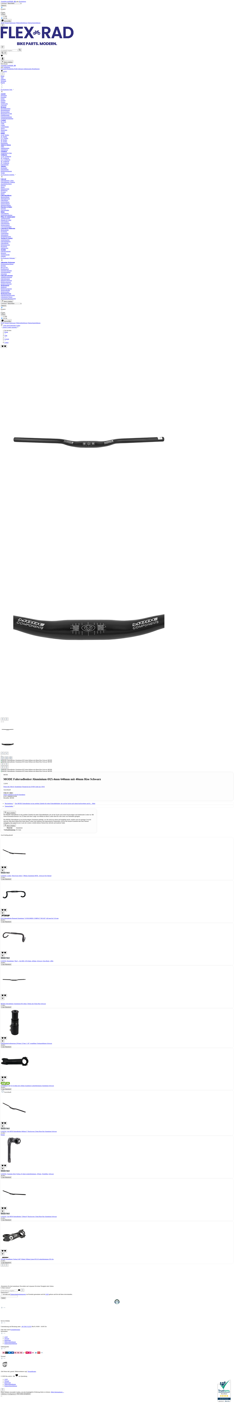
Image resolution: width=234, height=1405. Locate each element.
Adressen (20, 69)
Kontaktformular (15, 1329)
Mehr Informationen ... (57, 1392)
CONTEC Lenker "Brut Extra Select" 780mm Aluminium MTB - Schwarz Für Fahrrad (26, 875)
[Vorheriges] (2, 719)
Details (3, 1135)
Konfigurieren (11, 1394)
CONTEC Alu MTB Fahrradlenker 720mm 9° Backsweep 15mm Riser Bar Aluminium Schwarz (29, 1216)
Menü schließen (8, 62)
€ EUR (5, 18)
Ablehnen (3, 1394)
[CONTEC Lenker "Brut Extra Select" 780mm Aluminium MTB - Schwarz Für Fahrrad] (15, 865)
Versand (6, 23)
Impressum (12, 23)
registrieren (7, 67)
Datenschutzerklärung (34, 23)
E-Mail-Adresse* (6, 1288)
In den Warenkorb (6, 879)
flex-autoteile (4, 1319)
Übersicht (4, 69)
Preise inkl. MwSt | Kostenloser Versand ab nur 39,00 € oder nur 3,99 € (24, 786)
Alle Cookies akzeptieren (23, 1394)
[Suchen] (20, 50)
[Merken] (4, 346)
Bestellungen (36, 69)
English (3, 12)
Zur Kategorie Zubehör (8, 174)
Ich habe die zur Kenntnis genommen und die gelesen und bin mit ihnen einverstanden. (37, 1294)
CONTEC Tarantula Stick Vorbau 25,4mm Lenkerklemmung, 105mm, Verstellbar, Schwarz (27, 1174)
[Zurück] (2, 1265)
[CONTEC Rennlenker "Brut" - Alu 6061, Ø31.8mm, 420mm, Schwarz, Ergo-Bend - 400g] (15, 950)
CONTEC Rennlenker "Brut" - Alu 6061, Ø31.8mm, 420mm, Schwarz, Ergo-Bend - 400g (27, 961)
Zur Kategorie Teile (6, 89)
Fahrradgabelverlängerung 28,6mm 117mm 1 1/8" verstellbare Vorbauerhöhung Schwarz (26, 1043)
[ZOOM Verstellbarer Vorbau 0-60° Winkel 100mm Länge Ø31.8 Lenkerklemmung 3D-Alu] (15, 1248)
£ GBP (5, 16)
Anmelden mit (8, 1)
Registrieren (22, 1)
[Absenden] (22, 1290)
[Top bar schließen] (2, 25)
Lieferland (4, 3)
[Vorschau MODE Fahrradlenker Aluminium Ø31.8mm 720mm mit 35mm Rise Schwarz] (2, 998)
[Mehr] (2, 73)
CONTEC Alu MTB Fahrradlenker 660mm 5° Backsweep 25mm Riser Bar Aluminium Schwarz (29, 1131)
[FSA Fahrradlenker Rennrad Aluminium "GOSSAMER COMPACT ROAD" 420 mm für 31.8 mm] (15, 908)
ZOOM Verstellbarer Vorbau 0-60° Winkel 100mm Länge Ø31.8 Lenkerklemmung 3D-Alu (27, 1259)
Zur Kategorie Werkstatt (8, 258)
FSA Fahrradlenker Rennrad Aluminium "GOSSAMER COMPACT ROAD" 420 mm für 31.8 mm (29, 918)
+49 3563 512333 (26, 1326)
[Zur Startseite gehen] (37, 44)
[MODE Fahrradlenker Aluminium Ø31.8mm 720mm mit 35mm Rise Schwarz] (15, 993)
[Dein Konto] (2, 58)
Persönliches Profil (12, 69)
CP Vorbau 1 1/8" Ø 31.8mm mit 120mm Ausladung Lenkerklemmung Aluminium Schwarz (27, 1085)
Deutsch (3, 9)
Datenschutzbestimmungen (18, 1294)
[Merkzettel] (2, 56)
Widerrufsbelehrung (21, 23)
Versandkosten (32, 1371)
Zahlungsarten (27, 69)
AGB (2, 23)
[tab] (50, 803)
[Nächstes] (6, 719)
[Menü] (2, 46)
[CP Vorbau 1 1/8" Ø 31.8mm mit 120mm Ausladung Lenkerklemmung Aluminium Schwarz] (15, 1075)
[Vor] (6, 1265)
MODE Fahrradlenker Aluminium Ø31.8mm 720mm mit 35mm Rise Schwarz (23, 1003)
